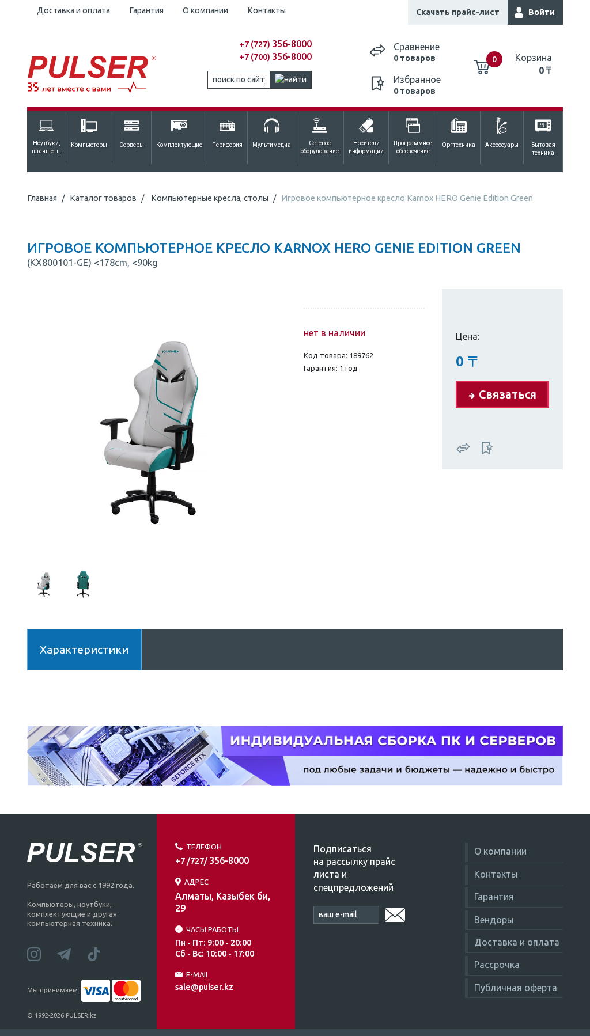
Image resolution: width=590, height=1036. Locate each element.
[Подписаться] (395, 913)
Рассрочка (497, 964)
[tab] (44, 583)
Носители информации (366, 147)
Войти (541, 12)
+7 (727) (275, 44)
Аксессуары (502, 145)
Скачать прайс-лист (458, 12)
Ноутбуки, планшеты (46, 147)
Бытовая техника (543, 149)
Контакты (266, 10)
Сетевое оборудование (320, 147)
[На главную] (94, 75)
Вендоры (494, 919)
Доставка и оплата (73, 10)
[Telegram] (72, 953)
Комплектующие (179, 145)
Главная (42, 198)
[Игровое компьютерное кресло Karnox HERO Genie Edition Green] (156, 427)
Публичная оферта (515, 987)
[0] (482, 62)
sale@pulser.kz (204, 987)
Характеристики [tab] (84, 649)
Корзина (533, 63)
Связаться (507, 394)
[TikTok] (101, 953)
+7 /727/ (212, 861)
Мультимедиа (271, 145)
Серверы (131, 145)
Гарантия (146, 10)
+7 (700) (275, 57)
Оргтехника (458, 145)
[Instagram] (42, 953)
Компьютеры (89, 145)
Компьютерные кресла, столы (209, 198)
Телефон (204, 847)
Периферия (227, 145)
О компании (205, 10)
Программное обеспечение (413, 147)
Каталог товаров (103, 198)
